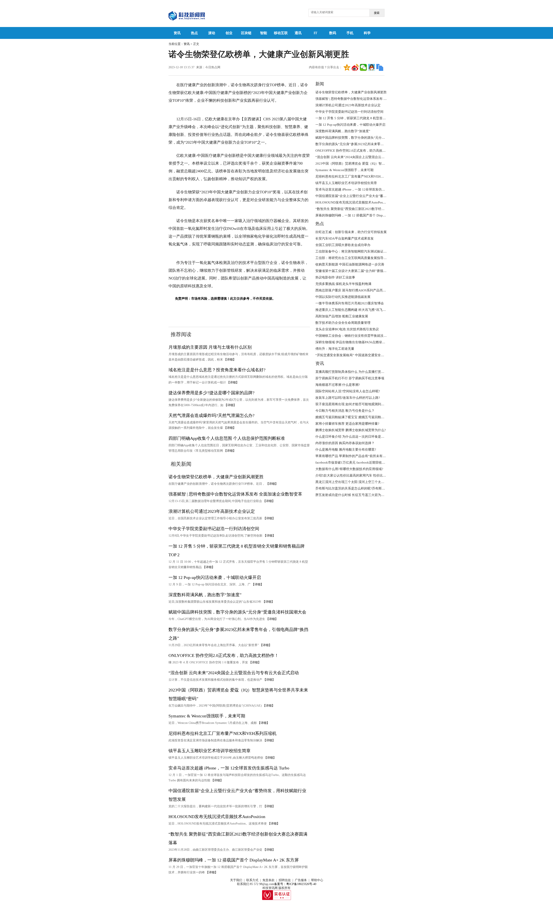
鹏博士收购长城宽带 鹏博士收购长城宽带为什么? (350, 430)
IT (315, 33)
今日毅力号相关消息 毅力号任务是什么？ (345, 410)
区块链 (246, 33)
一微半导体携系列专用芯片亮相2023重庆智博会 (349, 303)
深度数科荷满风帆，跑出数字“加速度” (205, 594)
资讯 (177, 33)
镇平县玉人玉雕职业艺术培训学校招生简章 (209, 750)
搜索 (377, 12)
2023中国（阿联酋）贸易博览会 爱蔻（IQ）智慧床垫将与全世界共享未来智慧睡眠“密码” (379, 163)
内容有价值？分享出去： (325, 67)
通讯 (298, 33)
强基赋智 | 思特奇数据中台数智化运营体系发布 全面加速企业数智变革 (235, 494)
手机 (349, 33)
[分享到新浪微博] (355, 67)
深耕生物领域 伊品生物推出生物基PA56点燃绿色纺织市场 (356, 342)
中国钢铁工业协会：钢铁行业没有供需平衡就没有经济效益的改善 (362, 335)
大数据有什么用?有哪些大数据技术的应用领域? (349, 469)
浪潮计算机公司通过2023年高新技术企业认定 (211, 511)
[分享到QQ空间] (346, 67)
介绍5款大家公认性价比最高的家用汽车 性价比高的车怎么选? (359, 475)
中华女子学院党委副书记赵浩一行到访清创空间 (213, 528)
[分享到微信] (363, 67)
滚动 (211, 33)
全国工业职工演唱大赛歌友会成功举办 (342, 245)
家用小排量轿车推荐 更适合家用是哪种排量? (347, 423)
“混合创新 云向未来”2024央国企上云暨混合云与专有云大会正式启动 (233, 672)
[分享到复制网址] (379, 67)
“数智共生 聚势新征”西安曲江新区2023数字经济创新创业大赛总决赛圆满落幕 (371, 209)
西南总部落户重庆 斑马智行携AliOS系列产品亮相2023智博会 (359, 290)
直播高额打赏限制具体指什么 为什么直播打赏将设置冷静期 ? (359, 371)
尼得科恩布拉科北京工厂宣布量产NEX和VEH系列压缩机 (222, 733)
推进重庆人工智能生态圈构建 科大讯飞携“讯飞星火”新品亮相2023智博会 (367, 309)
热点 (194, 33)
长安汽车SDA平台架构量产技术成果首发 (344, 238)
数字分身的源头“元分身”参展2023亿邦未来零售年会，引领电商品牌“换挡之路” (372, 144)
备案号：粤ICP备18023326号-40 (295, 884)
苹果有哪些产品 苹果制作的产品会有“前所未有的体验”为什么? (360, 456)
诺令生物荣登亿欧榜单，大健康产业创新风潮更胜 (216, 476)
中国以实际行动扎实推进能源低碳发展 (342, 297)
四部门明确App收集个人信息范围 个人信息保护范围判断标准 (226, 438)
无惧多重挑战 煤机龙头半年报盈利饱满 (343, 284)
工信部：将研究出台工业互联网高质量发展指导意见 (352, 258)
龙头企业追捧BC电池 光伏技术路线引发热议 (347, 329)
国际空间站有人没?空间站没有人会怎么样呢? (347, 391)
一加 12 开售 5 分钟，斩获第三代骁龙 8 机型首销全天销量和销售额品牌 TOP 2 (371, 118)
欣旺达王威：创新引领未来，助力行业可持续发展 (351, 232)
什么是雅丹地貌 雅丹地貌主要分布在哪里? (345, 449)
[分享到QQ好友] (371, 67)
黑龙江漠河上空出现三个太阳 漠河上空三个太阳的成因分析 (357, 482)
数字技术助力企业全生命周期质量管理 (342, 322)
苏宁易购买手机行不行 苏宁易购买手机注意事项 (349, 378)
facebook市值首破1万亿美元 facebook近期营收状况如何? (355, 462)
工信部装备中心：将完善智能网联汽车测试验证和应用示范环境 (360, 251)
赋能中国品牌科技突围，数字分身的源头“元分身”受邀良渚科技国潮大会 (237, 612)
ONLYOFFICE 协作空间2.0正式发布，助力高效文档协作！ (223, 655)
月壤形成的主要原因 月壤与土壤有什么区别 (210, 347)
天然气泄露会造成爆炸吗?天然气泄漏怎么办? (211, 415)
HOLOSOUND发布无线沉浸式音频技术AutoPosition (216, 816)
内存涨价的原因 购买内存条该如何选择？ (345, 443)
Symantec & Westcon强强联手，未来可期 (206, 715)
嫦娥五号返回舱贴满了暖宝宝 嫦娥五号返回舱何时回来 (354, 417)
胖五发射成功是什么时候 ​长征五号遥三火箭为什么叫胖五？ (357, 495)
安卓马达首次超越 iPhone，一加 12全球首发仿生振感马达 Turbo (228, 768)
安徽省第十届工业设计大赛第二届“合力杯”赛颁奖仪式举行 (357, 271)
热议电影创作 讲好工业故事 (335, 277)
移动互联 (281, 33)
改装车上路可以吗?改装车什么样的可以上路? (347, 397)
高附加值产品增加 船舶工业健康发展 (341, 316)
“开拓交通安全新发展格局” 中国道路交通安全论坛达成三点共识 (361, 355)
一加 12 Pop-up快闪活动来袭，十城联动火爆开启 (214, 577)
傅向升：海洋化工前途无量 (334, 348)
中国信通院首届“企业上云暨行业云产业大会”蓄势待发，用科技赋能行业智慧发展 (373, 196)
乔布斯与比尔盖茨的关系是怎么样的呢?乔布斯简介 (351, 488)
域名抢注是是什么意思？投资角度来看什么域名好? (216, 369)
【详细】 (230, 359)
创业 (229, 33)
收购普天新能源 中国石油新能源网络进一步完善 (349, 264)
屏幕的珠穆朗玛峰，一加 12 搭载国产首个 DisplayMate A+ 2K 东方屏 (233, 860)
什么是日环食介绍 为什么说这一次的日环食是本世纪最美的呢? (360, 436)
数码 (332, 33)
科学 (367, 33)
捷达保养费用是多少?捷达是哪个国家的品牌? (211, 392)
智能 (263, 33)
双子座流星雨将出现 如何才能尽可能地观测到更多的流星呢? (358, 404)
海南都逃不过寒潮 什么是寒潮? (337, 384)
